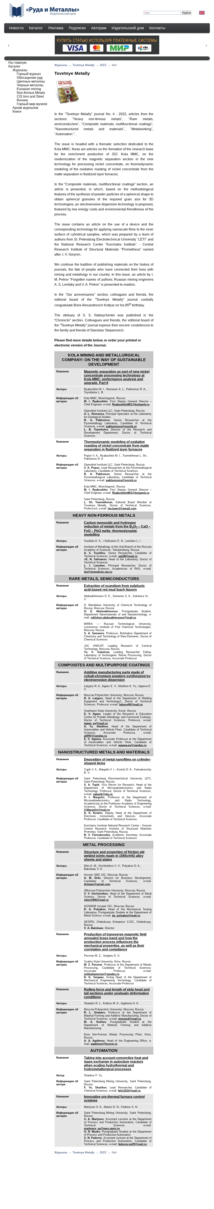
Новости (16, 28)
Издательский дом (128, 28)
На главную (17, 62)
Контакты (157, 28)
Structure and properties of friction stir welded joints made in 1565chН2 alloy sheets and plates (114, 855)
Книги (17, 111)
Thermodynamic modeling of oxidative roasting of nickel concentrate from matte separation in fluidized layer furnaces (116, 445)
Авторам (98, 28)
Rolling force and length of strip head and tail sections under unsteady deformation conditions (117, 993)
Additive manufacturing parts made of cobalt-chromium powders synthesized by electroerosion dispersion (117, 676)
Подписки (77, 28)
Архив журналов (25, 107)
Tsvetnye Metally (83, 65)
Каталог (36, 28)
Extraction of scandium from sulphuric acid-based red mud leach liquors (114, 587)
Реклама (55, 28)
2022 (103, 65)
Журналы (60, 65)
